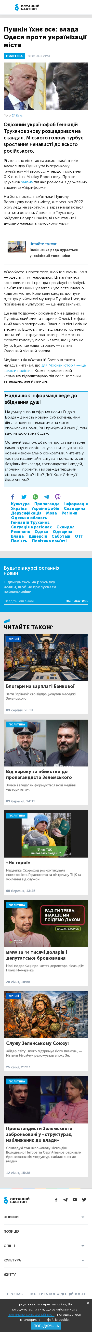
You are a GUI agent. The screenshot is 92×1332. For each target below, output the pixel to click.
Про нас (15, 1294)
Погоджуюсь (46, 1326)
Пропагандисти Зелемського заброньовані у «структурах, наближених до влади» (39, 1134)
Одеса (41, 531)
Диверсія (37, 536)
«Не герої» (18, 862)
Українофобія (45, 508)
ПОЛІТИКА (14, 56)
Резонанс (20, 531)
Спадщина (74, 508)
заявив (27, 182)
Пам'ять (19, 541)
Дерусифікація (26, 513)
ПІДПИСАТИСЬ (77, 601)
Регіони (69, 513)
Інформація (76, 504)
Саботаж (61, 536)
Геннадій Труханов (30, 522)
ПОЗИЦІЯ (11, 1231)
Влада (17, 536)
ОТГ (79, 536)
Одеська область (29, 517)
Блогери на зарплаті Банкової (40, 686)
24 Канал (18, 115)
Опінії (14, 639)
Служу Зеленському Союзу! (37, 1043)
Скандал (65, 527)
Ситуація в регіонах (31, 527)
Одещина (62, 531)
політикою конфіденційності (31, 1314)
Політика (17, 724)
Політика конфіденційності (57, 1294)
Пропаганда (47, 504)
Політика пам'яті (49, 541)
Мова (51, 513)
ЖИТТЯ (10, 1275)
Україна (19, 508)
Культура (20, 504)
